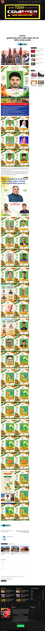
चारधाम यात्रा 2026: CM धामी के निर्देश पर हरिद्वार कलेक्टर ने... (33, 78)
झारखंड (26, 1)
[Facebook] (24, 44)
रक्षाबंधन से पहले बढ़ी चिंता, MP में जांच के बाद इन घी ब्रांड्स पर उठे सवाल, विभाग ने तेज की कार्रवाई (10, 600)
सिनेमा (40, 1)
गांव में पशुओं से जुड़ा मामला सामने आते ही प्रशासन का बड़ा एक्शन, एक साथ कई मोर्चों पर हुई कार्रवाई (5, 553)
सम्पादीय (35, 1)
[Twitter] (18, 44)
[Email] (20, 44)
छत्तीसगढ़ (22, 1)
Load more (37, 67)
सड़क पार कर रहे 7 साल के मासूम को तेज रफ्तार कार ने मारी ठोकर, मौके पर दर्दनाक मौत (7, 531)
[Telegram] (22, 44)
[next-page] (2, 556)
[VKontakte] (32, 610)
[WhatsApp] (26, 44)
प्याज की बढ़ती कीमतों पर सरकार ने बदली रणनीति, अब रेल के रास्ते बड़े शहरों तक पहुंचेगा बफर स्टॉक (10, 591)
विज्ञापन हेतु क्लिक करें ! (21, 625)
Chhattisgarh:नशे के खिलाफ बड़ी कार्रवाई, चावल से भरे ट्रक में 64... (41, 86)
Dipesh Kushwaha (19, 42)
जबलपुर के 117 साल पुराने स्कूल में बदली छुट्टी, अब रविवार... (40, 78)
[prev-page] (1, 556)
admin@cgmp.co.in (22, 623)
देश (30, 1)
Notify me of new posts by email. (6, 579)
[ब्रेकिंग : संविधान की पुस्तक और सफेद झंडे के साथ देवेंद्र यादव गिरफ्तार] (33, 63)
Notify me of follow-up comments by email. (8, 578)
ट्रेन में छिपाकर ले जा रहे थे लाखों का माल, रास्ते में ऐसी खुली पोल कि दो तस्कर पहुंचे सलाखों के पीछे (15, 553)
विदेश (33, 1)
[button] (43, 1)
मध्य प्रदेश (19, 1)
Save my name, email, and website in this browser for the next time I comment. (13, 576)
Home (1, 34)
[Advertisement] (22, 27)
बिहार (28, 1)
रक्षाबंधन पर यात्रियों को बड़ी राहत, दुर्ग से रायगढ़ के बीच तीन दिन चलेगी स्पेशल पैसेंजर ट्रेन (24, 553)
